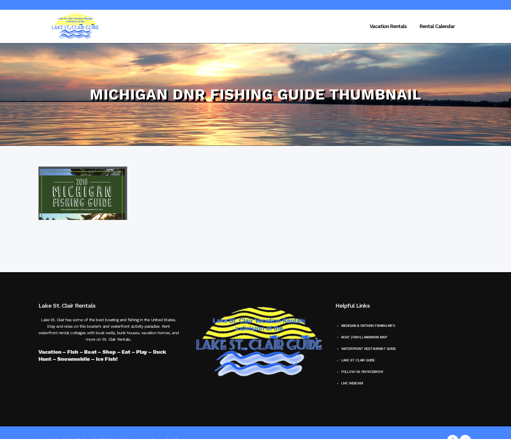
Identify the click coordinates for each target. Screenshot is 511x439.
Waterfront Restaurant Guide (368, 349)
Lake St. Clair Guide (358, 360)
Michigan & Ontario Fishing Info (368, 326)
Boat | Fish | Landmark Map (364, 337)
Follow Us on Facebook (362, 372)
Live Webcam (352, 383)
